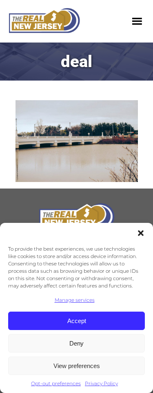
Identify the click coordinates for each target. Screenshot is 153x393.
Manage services (75, 300)
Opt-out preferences (56, 383)
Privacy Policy (101, 383)
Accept (76, 320)
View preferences (76, 365)
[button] (141, 233)
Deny (76, 343)
